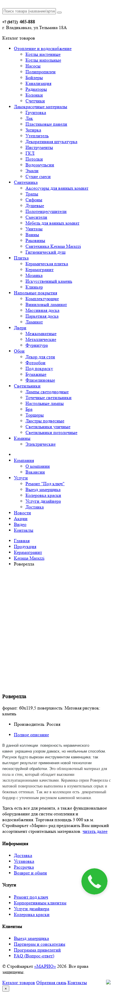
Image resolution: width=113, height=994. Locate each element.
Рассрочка (24, 867)
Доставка (34, 507)
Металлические (40, 339)
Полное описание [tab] (31, 734)
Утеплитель (37, 135)
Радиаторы (36, 89)
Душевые (34, 205)
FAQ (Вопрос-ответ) (34, 956)
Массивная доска (42, 310)
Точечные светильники (48, 397)
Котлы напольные (43, 60)
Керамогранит (39, 269)
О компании (37, 466)
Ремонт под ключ (31, 897)
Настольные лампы (44, 403)
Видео (20, 524)
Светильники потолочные (51, 432)
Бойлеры (34, 77)
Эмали (32, 170)
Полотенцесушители (46, 211)
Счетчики (35, 101)
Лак (29, 118)
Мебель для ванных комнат (52, 223)
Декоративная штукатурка (51, 141)
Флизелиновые (40, 380)
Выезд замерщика (43, 489)
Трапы (31, 194)
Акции (21, 518)
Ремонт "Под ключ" (45, 483)
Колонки (34, 95)
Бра (28, 409)
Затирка (33, 130)
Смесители (36, 217)
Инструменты (39, 147)
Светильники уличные (47, 426)
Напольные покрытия (35, 293)
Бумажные (35, 374)
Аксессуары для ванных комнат (56, 188)
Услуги (21, 478)
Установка (24, 861)
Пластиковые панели (46, 124)
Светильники (27, 386)
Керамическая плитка (46, 263)
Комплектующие (42, 298)
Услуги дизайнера (43, 501)
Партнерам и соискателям (39, 944)
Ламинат (34, 322)
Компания (24, 460)
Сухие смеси (38, 176)
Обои (19, 351)
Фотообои (35, 362)
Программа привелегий (37, 950)
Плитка (21, 258)
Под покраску (39, 368)
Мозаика (34, 275)
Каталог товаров (18, 982)
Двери (20, 327)
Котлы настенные (43, 54)
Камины (22, 438)
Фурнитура (36, 345)
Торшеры (34, 415)
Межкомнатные (41, 333)
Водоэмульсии (39, 165)
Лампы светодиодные (47, 391)
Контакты (23, 530)
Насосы (33, 66)
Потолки (34, 159)
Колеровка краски (43, 495)
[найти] (59, 12)
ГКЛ (29, 153)
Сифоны (33, 199)
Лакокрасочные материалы (40, 106)
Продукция (25, 546)
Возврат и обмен (30, 873)
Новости (22, 512)
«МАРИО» (45, 966)
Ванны (32, 234)
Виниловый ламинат (46, 304)
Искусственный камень (48, 281)
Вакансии (35, 472)
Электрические (40, 444)
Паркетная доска (42, 316)
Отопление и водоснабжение (43, 48)
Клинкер (34, 287)
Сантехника (26, 182)
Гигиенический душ (45, 252)
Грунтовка (35, 112)
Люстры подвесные (44, 421)
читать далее (95, 831)
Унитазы (34, 229)
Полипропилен (40, 71)
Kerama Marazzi (29, 558)
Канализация (38, 83)
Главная (22, 540)
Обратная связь (51, 982)
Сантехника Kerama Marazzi (53, 246)
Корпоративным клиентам (40, 903)
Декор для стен (40, 357)
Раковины (35, 240)
